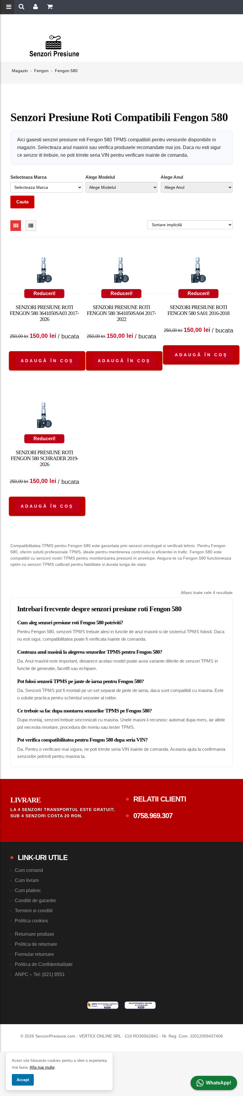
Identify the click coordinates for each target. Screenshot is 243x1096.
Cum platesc (28, 890)
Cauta (22, 201)
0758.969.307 (152, 816)
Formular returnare (34, 954)
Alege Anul (172, 177)
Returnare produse (34, 934)
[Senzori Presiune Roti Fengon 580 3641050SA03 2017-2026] (44, 271)
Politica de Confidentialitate (44, 964)
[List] (30, 225)
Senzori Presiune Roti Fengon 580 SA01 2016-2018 (198, 310)
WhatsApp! (218, 1082)
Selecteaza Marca (28, 177)
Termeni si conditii (34, 910)
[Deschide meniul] (9, 7)
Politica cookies (31, 920)
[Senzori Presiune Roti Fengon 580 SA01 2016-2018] (198, 271)
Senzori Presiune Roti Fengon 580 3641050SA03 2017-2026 (44, 313)
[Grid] (15, 225)
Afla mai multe (42, 1067)
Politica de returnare (36, 944)
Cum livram (27, 880)
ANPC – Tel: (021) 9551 (40, 974)
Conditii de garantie (35, 900)
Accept (23, 1080)
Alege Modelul (100, 177)
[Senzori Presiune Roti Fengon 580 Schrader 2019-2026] (44, 416)
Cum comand (29, 870)
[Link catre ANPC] (103, 1005)
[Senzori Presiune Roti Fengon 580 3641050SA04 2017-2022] (121, 271)
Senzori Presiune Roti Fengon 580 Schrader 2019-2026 (44, 458)
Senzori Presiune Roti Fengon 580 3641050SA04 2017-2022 (121, 313)
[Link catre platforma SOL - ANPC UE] (140, 1005)
